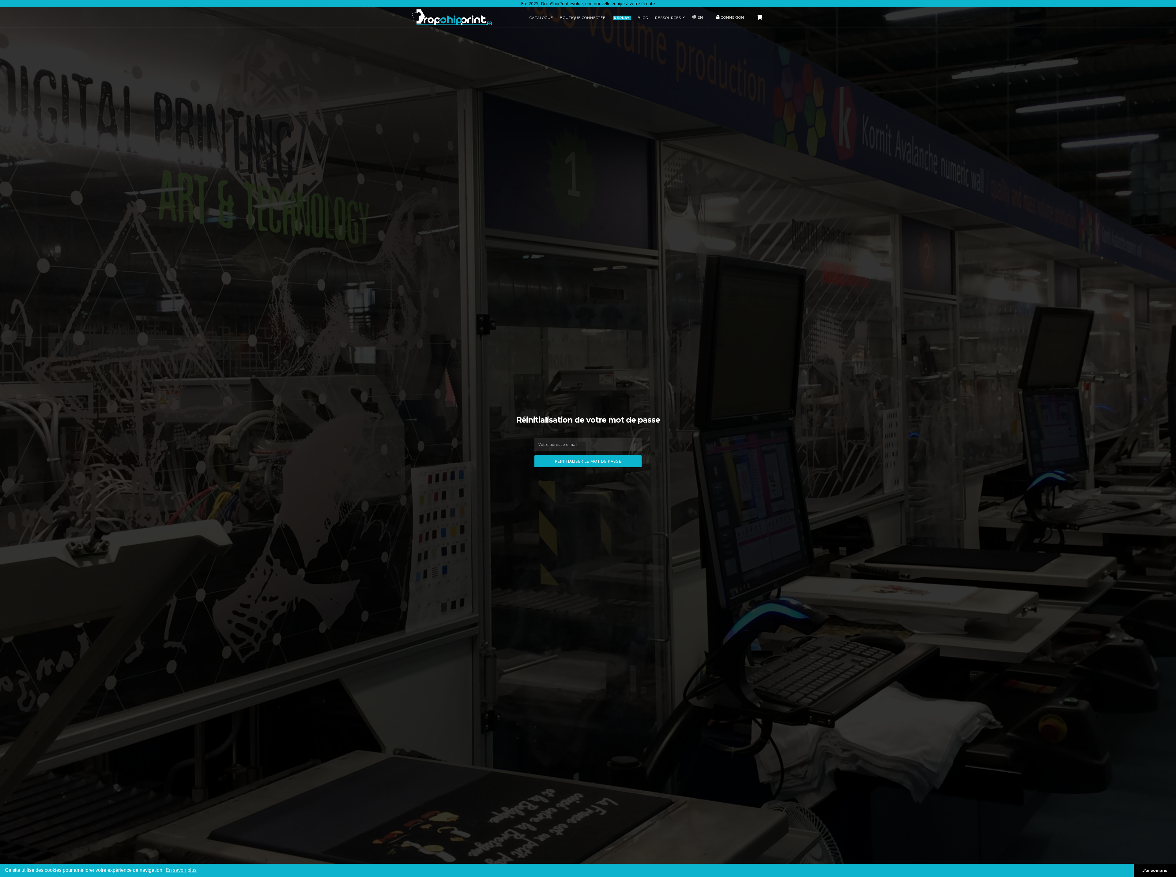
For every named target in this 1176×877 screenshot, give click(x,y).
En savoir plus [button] (181, 870)
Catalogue (541, 18)
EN (699, 17)
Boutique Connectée (582, 18)
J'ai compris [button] (1154, 870)
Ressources (668, 18)
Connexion (732, 17)
